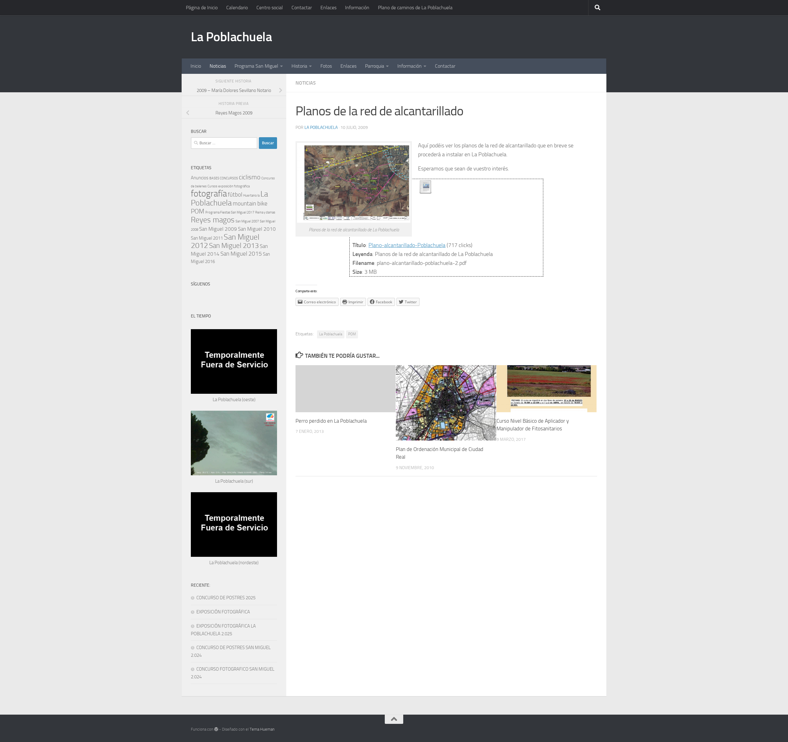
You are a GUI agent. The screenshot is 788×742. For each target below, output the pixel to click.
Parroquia (374, 66)
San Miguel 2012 (225, 241)
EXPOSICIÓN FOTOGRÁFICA (223, 612)
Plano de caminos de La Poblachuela (415, 7)
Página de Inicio (202, 7)
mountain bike (250, 203)
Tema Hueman (262, 729)
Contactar (301, 7)
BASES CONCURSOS (223, 178)
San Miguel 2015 (241, 253)
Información (357, 7)
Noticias (218, 66)
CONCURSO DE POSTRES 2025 (225, 597)
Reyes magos (213, 219)
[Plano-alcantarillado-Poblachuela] (425, 192)
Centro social (269, 7)
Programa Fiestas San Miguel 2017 (229, 212)
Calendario (237, 7)
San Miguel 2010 (257, 229)
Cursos (212, 186)
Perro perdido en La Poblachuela (331, 421)
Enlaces (328, 7)
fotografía (209, 193)
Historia (299, 66)
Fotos (326, 66)
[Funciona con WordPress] (216, 729)
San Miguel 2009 (218, 229)
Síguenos (200, 284)
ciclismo (249, 177)
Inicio (196, 66)
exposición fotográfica (234, 186)
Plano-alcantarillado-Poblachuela (406, 245)
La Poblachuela (231, 37)
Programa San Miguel (256, 66)
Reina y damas (265, 212)
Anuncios (199, 178)
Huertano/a (251, 195)
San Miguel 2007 (247, 221)
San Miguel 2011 (207, 238)
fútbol (235, 194)
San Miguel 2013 (234, 245)
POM (352, 334)
